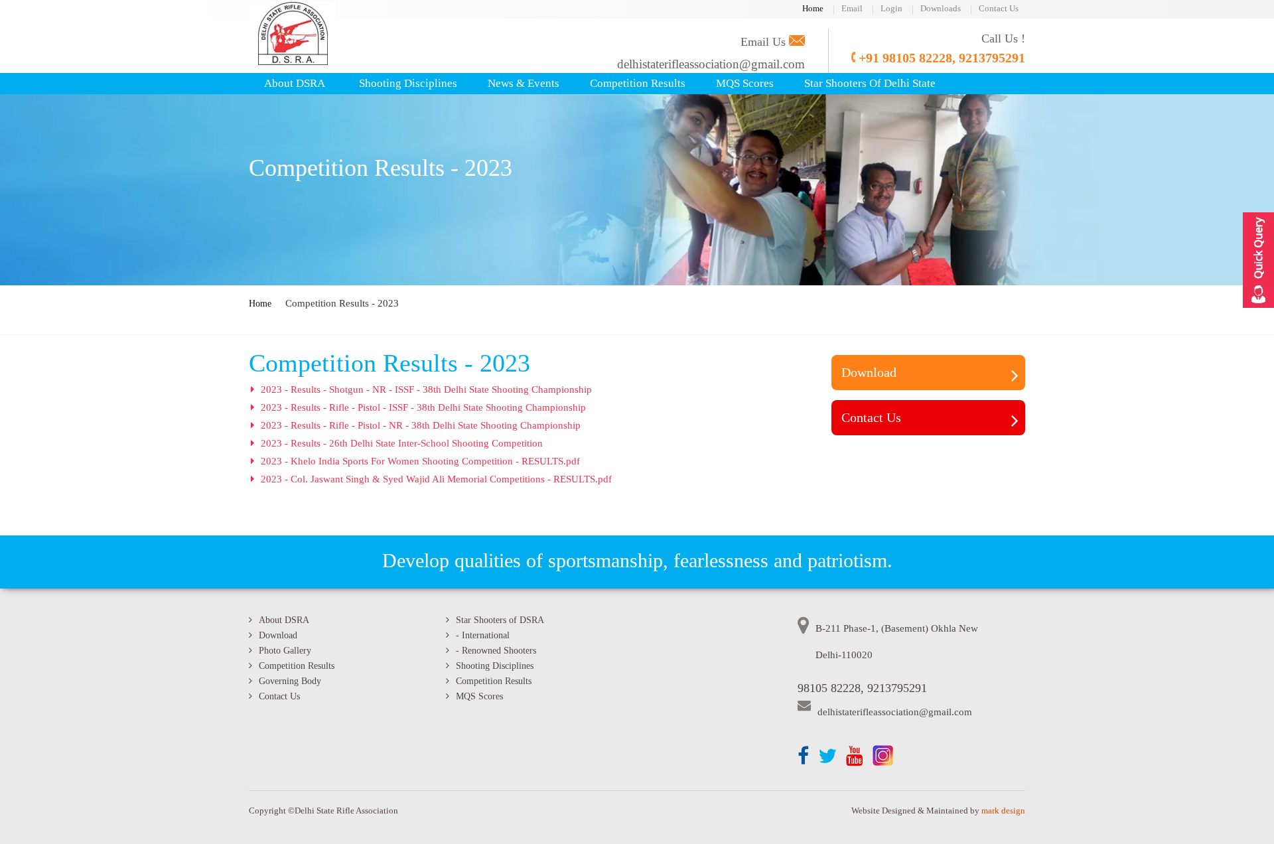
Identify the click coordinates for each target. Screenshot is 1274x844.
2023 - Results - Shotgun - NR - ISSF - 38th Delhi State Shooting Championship (426, 389)
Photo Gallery (285, 651)
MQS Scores (745, 83)
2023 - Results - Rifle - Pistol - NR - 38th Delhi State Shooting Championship (421, 425)
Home (812, 8)
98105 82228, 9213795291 (862, 688)
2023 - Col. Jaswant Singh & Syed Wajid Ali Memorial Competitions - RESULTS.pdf (436, 479)
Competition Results (637, 83)
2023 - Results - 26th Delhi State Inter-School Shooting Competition (402, 443)
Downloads (940, 8)
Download (868, 372)
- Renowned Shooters (496, 651)
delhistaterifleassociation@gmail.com (711, 64)
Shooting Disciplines (408, 83)
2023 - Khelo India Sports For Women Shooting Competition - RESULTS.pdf (420, 461)
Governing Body (290, 681)
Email (852, 8)
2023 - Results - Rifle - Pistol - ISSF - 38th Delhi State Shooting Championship (423, 407)
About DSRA (294, 83)
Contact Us (999, 8)
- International (483, 635)
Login (891, 8)
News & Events (523, 83)
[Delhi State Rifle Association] (292, 61)
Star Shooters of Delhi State (870, 83)
